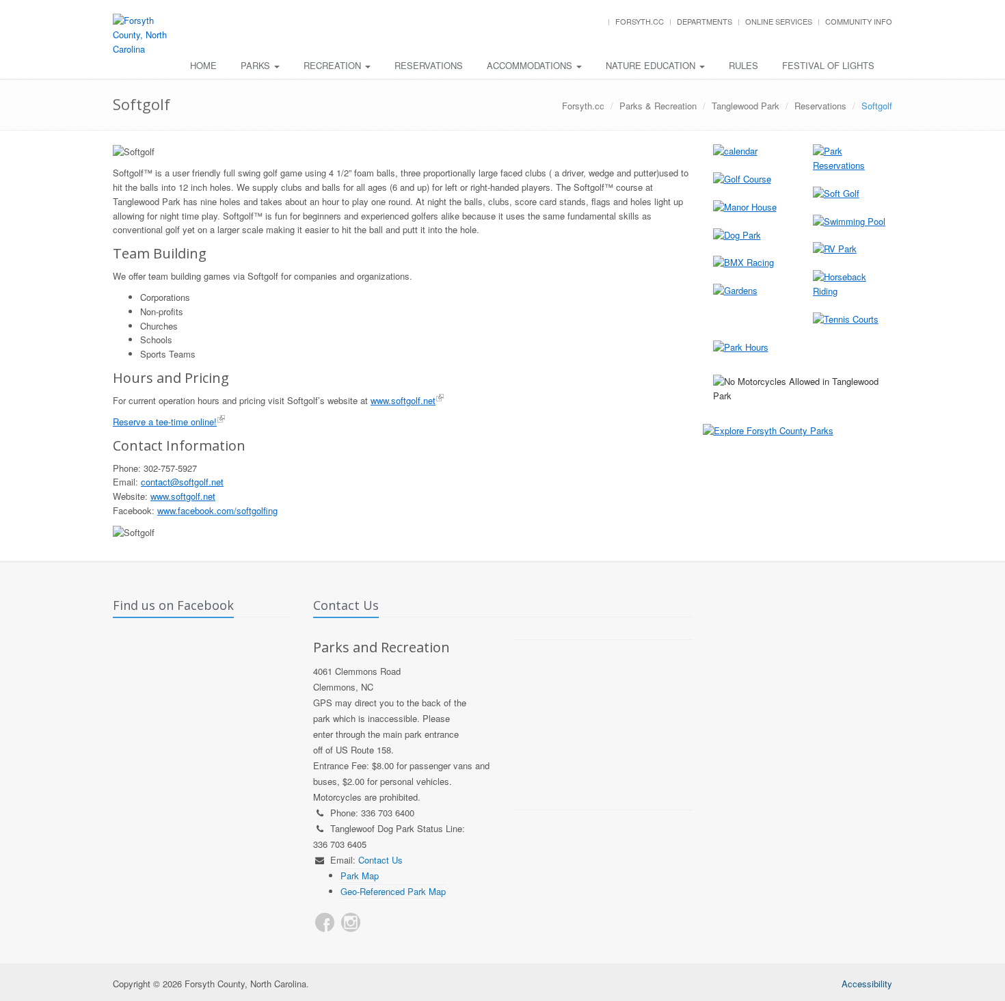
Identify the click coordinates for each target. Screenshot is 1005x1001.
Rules (743, 65)
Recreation (334, 65)
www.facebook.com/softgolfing (217, 510)
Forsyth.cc (639, 21)
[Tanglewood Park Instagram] (350, 922)
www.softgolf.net (403, 400)
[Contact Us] (376, 922)
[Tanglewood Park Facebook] (324, 922)
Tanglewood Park (745, 105)
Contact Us (380, 859)
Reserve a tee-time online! (165, 421)
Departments (704, 21)
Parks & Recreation (658, 105)
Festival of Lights (828, 65)
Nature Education (652, 65)
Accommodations (531, 65)
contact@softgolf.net (182, 481)
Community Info (858, 21)
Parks (257, 65)
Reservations (428, 65)
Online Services (778, 21)
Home (203, 65)
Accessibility (867, 983)
